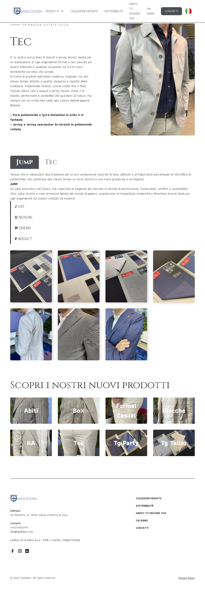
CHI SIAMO (151, 11)
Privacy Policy (187, 578)
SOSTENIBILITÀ (113, 11)
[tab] (24, 162)
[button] (54, 11)
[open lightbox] (31, 276)
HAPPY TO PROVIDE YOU (134, 11)
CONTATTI (171, 11)
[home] (27, 11)
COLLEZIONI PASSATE (84, 11)
